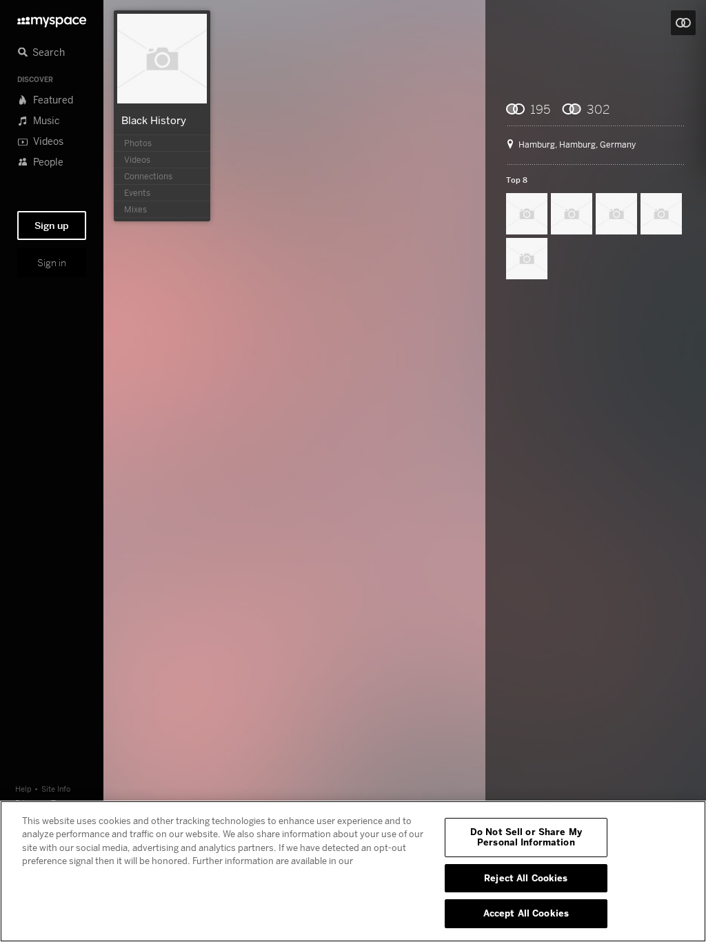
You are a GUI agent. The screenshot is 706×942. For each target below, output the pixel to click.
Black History (153, 120)
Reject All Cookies (525, 878)
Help (23, 788)
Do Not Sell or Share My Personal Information (526, 837)
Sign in (51, 263)
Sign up (51, 225)
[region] (353, 871)
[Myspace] (51, 18)
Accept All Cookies (526, 913)
